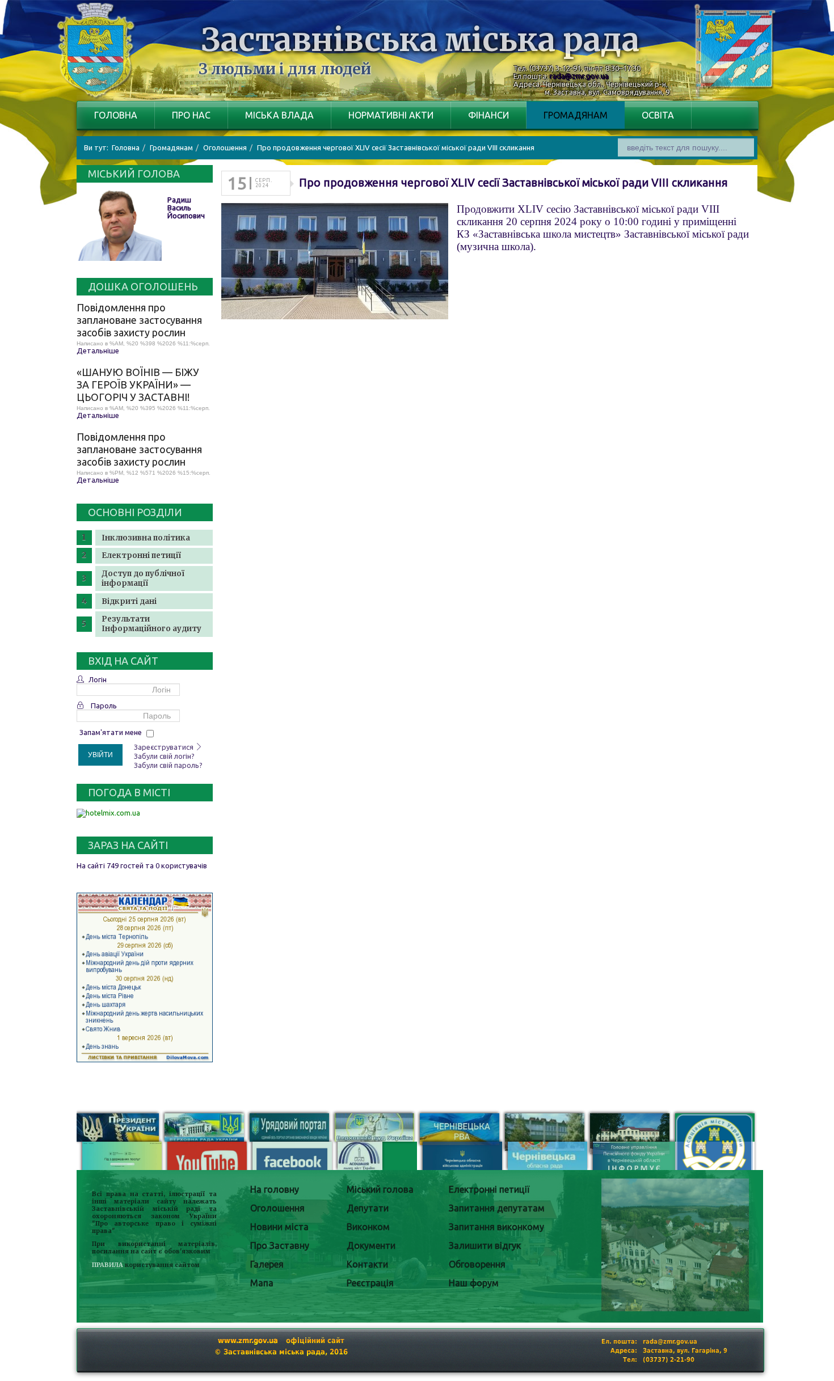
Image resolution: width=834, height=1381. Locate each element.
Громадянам (576, 115)
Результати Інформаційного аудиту (151, 624)
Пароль (104, 705)
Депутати (368, 1208)
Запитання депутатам (497, 1208)
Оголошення (277, 1208)
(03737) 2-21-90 (668, 1359)
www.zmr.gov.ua (248, 1340)
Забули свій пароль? (168, 765)
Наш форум (474, 1283)
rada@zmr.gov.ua (579, 76)
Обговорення (477, 1264)
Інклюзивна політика (146, 538)
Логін (98, 679)
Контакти (367, 1264)
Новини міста (279, 1227)
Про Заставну (279, 1245)
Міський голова (380, 1189)
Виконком (368, 1227)
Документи (371, 1245)
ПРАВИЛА (107, 1265)
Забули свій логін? (164, 756)
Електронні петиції (141, 555)
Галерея (267, 1264)
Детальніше (98, 350)
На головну (274, 1189)
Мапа (261, 1283)
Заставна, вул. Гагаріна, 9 (685, 1350)
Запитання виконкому (496, 1227)
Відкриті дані (129, 601)
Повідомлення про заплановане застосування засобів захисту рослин (139, 320)
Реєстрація (370, 1283)
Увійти (100, 755)
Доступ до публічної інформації (143, 578)
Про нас (191, 115)
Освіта (658, 115)
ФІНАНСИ (488, 115)
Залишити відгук (485, 1245)
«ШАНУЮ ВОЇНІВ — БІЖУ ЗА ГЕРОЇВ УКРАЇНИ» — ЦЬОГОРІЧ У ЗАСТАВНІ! (138, 384)
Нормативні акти (390, 115)
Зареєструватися (164, 747)
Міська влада (279, 115)
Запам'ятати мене (110, 732)
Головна (115, 115)
